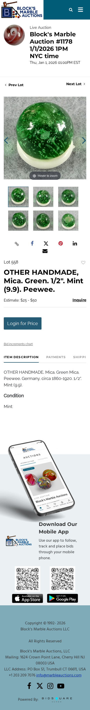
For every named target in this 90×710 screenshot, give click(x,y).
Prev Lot (16, 85)
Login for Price (22, 323)
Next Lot (74, 84)
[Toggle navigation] (80, 10)
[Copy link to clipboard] (17, 244)
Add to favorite (83, 262)
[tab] (21, 359)
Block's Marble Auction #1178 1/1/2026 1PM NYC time (53, 45)
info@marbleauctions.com (59, 675)
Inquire (79, 300)
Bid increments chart (18, 344)
